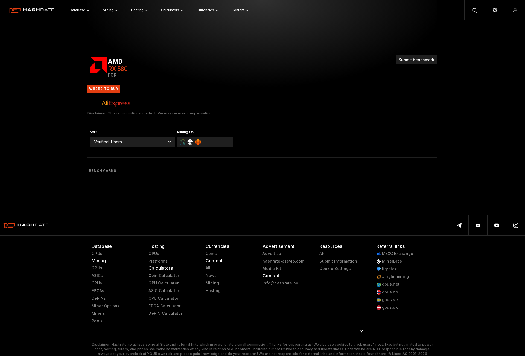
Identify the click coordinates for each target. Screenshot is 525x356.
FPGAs (98, 291)
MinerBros (391, 261)
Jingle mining (395, 276)
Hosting (213, 291)
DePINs (99, 298)
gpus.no (389, 292)
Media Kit (271, 268)
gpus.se (389, 300)
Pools (97, 321)
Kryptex (389, 269)
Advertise (271, 253)
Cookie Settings (335, 268)
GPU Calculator (163, 283)
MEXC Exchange (397, 253)
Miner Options (106, 306)
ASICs (97, 275)
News (211, 275)
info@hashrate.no (280, 283)
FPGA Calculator (164, 306)
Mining (212, 283)
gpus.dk (389, 307)
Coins (211, 253)
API (322, 253)
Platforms (158, 261)
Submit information (338, 261)
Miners (98, 313)
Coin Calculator (163, 275)
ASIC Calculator (163, 291)
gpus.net (390, 284)
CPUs (97, 283)
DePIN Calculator (165, 313)
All (208, 268)
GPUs (97, 253)
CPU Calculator (163, 298)
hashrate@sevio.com (283, 261)
